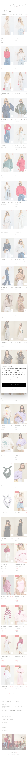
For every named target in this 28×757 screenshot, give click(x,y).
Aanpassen (14, 389)
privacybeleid (12, 380)
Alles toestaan (14, 385)
